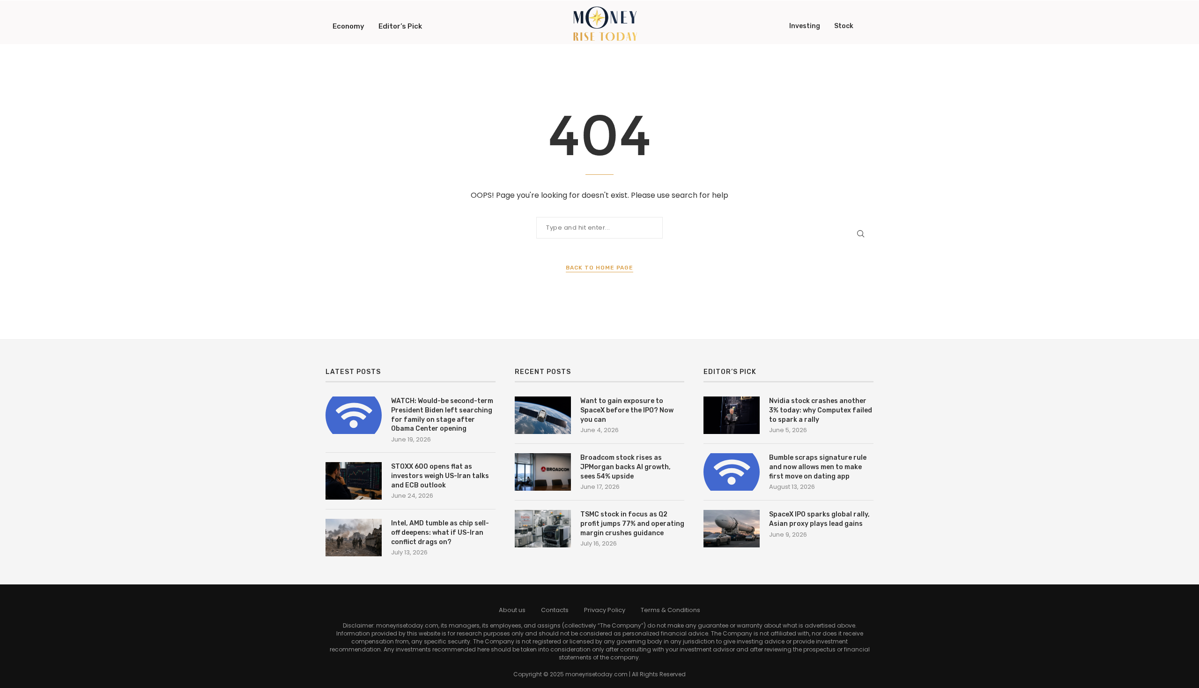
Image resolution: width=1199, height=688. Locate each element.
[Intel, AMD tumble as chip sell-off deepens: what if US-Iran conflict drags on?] (354, 537)
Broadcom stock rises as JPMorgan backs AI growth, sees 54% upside (625, 467)
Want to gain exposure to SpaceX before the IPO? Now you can (627, 410)
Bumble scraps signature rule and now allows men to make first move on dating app (817, 467)
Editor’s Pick (400, 26)
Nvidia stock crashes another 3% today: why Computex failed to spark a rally (820, 410)
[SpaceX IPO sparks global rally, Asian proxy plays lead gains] (731, 528)
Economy (348, 26)
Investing (804, 26)
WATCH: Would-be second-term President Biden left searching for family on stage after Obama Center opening (442, 415)
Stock (843, 26)
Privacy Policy (604, 610)
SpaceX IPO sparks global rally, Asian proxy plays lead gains (819, 519)
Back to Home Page (599, 267)
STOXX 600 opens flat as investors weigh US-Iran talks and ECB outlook (440, 476)
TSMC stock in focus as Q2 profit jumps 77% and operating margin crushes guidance (632, 523)
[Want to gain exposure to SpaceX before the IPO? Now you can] (543, 415)
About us (512, 610)
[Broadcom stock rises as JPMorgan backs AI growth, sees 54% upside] (543, 472)
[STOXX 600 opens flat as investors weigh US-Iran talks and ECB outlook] (354, 481)
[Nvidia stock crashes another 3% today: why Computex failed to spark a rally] (731, 415)
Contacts (555, 610)
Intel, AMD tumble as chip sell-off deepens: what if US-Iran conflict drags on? (440, 532)
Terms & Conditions (670, 610)
